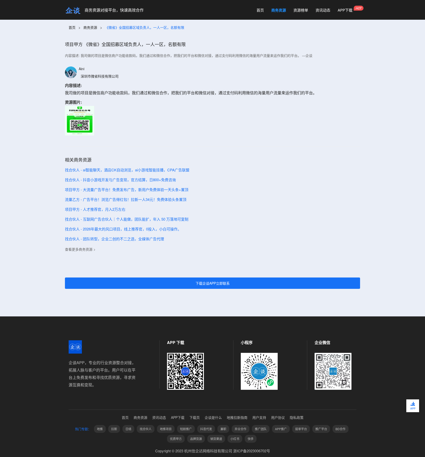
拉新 (114, 429)
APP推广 (281, 429)
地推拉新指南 (237, 417)
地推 (100, 429)
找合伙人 (146, 429)
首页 (260, 10)
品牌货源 (196, 439)
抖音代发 (206, 429)
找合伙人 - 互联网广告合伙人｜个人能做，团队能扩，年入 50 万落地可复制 (126, 219)
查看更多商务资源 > (80, 249)
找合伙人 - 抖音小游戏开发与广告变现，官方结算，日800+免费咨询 (120, 179)
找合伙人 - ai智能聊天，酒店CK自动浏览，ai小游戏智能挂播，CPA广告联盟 (127, 169)
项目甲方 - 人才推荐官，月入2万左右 (95, 209)
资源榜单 (300, 10)
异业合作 (240, 429)
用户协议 (278, 417)
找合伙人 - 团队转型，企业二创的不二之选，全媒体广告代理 (114, 238)
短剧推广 (186, 429)
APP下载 (345, 10)
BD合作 (340, 429)
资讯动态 (323, 10)
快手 (251, 439)
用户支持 (259, 417)
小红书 (234, 439)
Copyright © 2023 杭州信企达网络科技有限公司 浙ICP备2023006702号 (212, 450)
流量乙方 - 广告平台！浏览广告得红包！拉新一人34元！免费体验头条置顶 (125, 199)
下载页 (194, 417)
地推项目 (166, 429)
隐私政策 (297, 417)
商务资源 (278, 10)
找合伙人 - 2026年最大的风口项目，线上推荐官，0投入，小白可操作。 (123, 228)
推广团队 (261, 429)
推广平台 (321, 429)
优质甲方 (176, 439)
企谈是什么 (213, 417)
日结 (128, 429)
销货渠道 (216, 439)
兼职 (223, 429)
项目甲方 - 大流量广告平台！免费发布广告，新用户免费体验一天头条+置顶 (126, 189)
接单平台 (301, 429)
